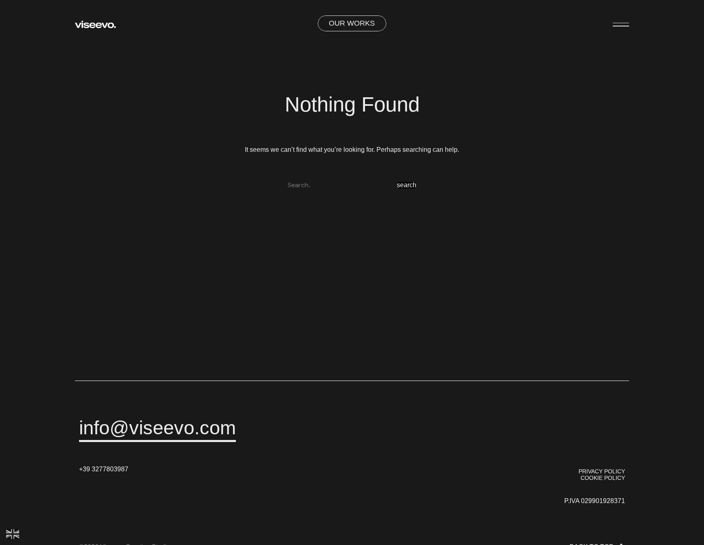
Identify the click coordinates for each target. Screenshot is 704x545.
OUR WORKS (352, 23)
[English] (13, 534)
